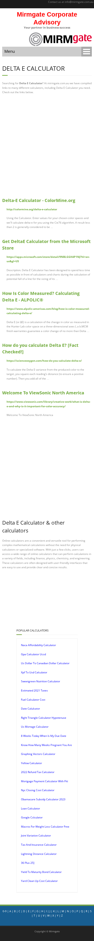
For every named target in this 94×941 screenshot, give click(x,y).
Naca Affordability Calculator (38, 645)
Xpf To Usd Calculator (34, 672)
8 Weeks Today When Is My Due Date (43, 736)
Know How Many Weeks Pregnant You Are (46, 745)
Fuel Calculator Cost (33, 699)
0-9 (5, 911)
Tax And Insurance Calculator (39, 845)
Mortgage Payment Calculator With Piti (44, 781)
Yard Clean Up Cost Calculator (39, 881)
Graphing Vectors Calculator (38, 754)
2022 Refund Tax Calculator (37, 772)
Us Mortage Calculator (35, 727)
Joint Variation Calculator (36, 835)
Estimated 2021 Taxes (34, 690)
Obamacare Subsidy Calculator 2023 (43, 799)
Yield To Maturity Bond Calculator (41, 872)
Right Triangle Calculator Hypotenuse (43, 718)
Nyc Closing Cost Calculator (37, 790)
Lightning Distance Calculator (39, 854)
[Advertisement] (47, 146)
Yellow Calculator (31, 763)
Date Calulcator (30, 708)
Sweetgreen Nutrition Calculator (40, 681)
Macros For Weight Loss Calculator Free (45, 826)
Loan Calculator (30, 808)
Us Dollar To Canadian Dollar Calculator (45, 663)
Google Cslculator (32, 817)
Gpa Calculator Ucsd (33, 654)
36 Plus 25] (27, 863)
